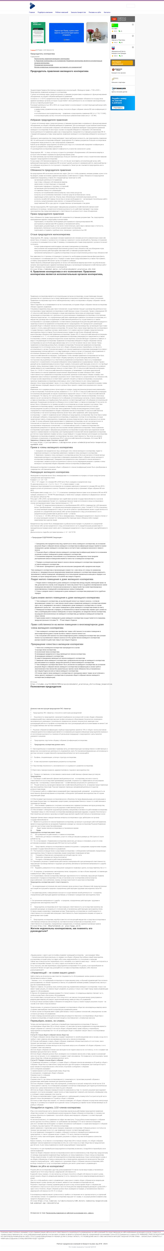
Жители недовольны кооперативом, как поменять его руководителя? (58, 67)
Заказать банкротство (78, 12)
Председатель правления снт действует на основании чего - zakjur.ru (69, 1213)
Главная (32, 12)
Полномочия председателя (43, 65)
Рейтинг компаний (61, 12)
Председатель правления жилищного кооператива (51, 59)
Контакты (107, 12)
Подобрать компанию (45, 12)
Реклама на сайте (95, 12)
